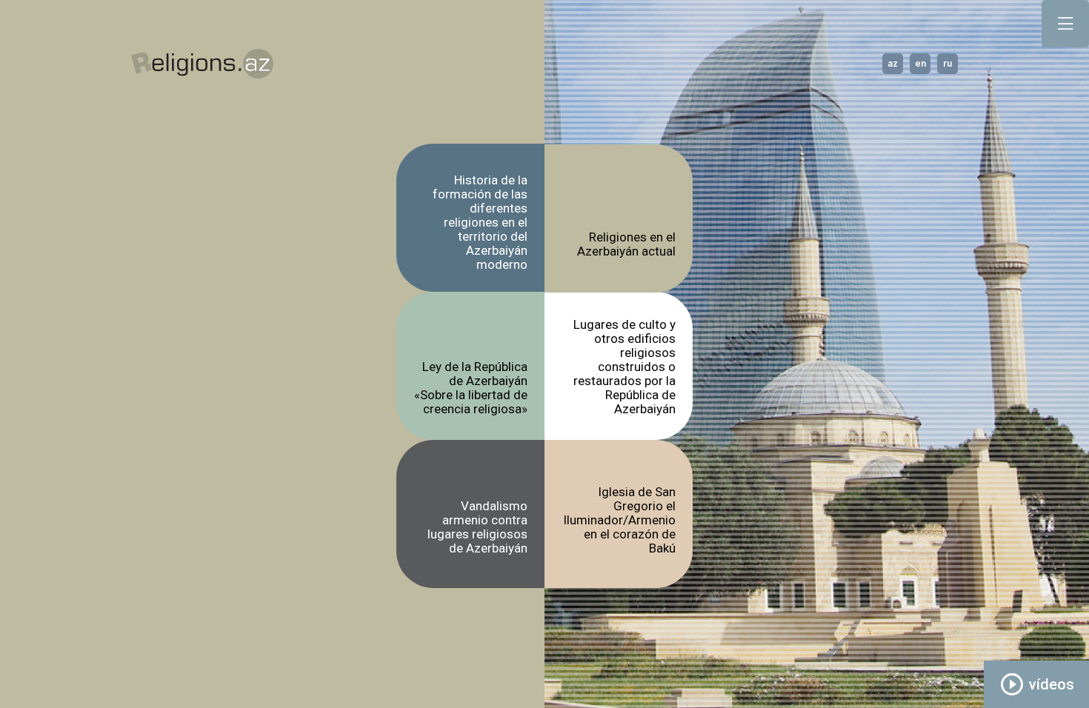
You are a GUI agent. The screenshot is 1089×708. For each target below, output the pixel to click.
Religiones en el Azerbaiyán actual (626, 244)
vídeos (1036, 684)
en (920, 63)
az (892, 63)
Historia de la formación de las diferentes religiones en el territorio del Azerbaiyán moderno (480, 222)
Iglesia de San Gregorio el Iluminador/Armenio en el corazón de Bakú (619, 520)
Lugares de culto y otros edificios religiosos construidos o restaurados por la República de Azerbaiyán (624, 367)
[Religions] (202, 64)
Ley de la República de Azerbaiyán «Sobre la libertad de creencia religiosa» (470, 388)
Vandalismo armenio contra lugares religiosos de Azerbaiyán (477, 527)
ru (947, 63)
